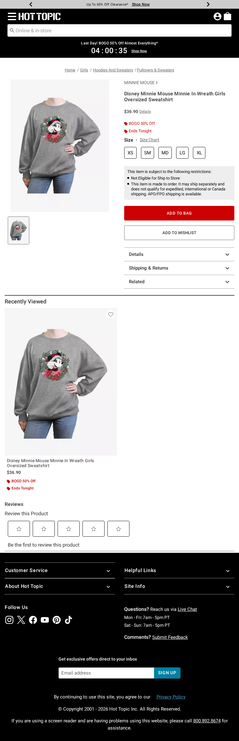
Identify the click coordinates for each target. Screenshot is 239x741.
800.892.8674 (207, 721)
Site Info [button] (134, 586)
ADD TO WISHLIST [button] (179, 232)
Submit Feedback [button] (170, 637)
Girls (84, 70)
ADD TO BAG (179, 213)
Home (70, 70)
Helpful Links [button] (140, 570)
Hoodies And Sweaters (113, 70)
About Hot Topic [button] (24, 586)
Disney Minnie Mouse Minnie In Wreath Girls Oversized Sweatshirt (50, 463)
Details (136, 254)
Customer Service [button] (26, 570)
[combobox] (119, 30)
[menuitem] (227, 16)
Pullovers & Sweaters (155, 70)
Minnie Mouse (139, 82)
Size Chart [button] (149, 139)
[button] (10, 16)
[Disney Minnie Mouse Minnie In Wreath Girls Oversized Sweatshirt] (61, 382)
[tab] (18, 230)
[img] (9, 620)
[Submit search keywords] (12, 30)
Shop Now (141, 4)
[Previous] (30, 4)
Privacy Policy (171, 697)
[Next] (208, 4)
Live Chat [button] (187, 609)
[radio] (130, 153)
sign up (167, 672)
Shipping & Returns (148, 268)
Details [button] (145, 111)
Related (136, 281)
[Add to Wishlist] (110, 314)
